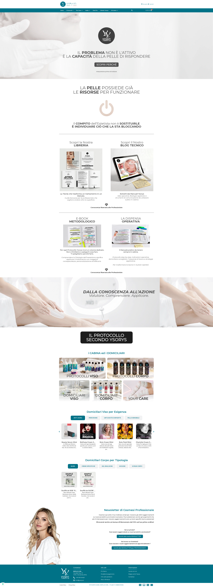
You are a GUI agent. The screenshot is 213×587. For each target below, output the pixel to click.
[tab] (78, 418)
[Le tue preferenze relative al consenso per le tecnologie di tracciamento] (2, 584)
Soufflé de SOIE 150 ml (70, 491)
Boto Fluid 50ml (106, 442)
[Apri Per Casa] (82, 10)
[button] (132, 10)
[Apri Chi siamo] (117, 10)
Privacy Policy (72, 585)
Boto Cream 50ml (88, 442)
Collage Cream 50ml (144, 442)
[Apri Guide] (89, 10)
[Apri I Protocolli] (72, 10)
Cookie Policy (63, 585)
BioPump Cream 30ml (69, 442)
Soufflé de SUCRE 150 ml (89, 491)
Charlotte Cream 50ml (125, 442)
